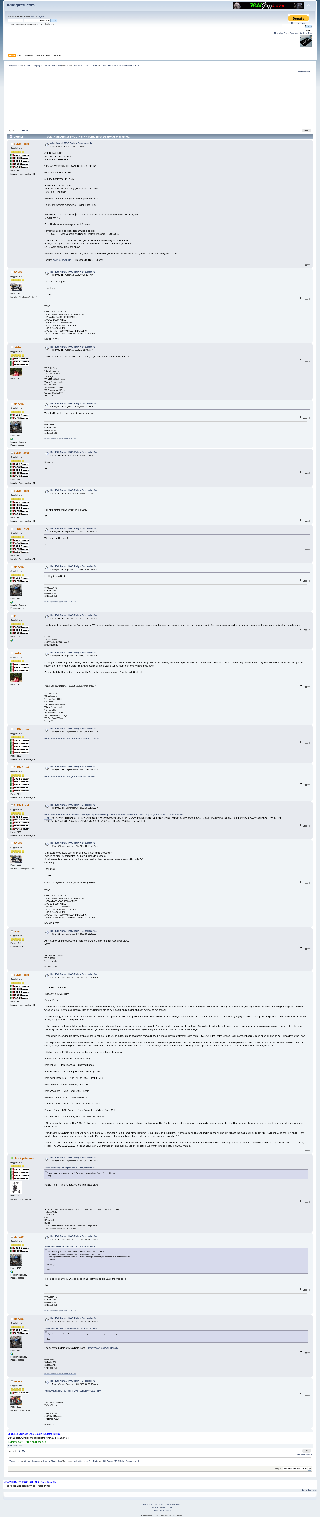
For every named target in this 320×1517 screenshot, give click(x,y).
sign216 (19, 403)
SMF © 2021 (159, 1504)
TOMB (18, 272)
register (41, 16)
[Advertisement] (160, 100)
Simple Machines (173, 1504)
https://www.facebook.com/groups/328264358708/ (69, 776)
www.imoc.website (62, 260)
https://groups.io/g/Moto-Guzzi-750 (60, 438)
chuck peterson (24, 1158)
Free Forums (166, 1507)
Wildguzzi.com (21, 5)
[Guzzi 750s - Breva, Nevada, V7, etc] (11, 440)
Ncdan (96, 65)
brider (17, 347)
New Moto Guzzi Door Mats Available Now (293, 33)
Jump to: (278, 1469)
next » (309, 71)
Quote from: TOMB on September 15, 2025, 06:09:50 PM (70, 1246)
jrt (15, 615)
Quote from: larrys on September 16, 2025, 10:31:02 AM (70, 1168)
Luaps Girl (87, 65)
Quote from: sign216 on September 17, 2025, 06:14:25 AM (71, 1328)
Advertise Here (14, 1445)
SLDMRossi (21, 143)
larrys (17, 931)
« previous (301, 71)
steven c (19, 1381)
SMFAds (154, 1507)
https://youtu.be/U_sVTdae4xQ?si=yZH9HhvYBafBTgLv (73, 1391)
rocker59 (78, 65)
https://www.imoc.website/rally (103, 1348)
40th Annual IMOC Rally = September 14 (71, 143)
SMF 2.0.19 (147, 1504)
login (33, 16)
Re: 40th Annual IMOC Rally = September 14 (73, 272)
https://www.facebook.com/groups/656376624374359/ (71, 738)
